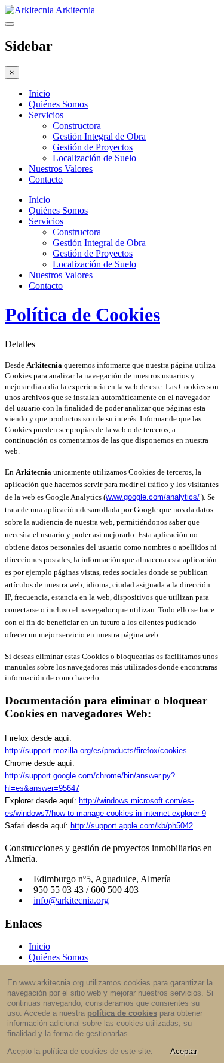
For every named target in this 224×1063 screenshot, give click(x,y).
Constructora (77, 126)
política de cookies (122, 1013)
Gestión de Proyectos (93, 147)
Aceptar (183, 1051)
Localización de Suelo (94, 158)
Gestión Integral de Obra (99, 136)
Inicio (39, 93)
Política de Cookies (82, 314)
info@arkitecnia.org (71, 900)
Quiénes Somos (58, 104)
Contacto (46, 179)
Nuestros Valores (61, 169)
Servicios (46, 115)
